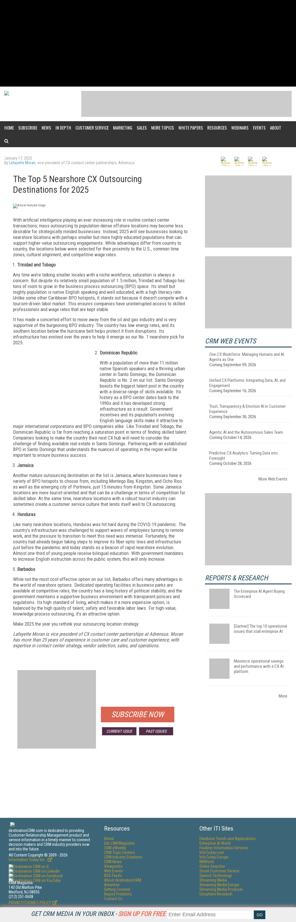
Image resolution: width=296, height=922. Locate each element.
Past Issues (156, 731)
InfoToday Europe (213, 857)
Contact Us (113, 898)
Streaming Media (213, 880)
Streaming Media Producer (221, 889)
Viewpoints (113, 866)
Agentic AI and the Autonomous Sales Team (246, 432)
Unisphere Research (215, 894)
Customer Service (92, 127)
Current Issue (119, 731)
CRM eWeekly (115, 848)
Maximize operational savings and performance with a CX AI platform (259, 666)
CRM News (113, 861)
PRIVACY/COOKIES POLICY (30, 902)
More (283, 696)
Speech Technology (215, 875)
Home (9, 127)
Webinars (240, 127)
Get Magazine (119, 843)
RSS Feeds (113, 875)
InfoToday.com (211, 852)
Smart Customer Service (219, 871)
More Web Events (272, 479)
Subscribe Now (137, 714)
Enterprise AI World (215, 843)
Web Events (113, 871)
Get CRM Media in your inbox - (98, 913)
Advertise (112, 884)
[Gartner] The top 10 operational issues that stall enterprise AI (260, 629)
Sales (142, 127)
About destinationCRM (122, 880)
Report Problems (118, 894)
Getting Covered (117, 889)
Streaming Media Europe (219, 884)
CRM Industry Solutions (123, 857)
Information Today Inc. (27, 859)
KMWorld (206, 861)
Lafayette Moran (22, 162)
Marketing (122, 127)
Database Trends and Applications (227, 838)
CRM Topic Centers (119, 852)
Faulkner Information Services (223, 848)
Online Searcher (212, 866)
